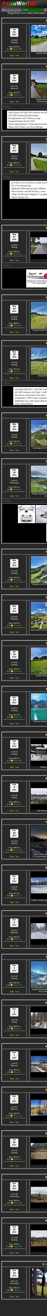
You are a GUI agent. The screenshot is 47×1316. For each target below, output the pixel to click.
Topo (12, 55)
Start (4, 10)
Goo (17, 55)
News (25, 10)
